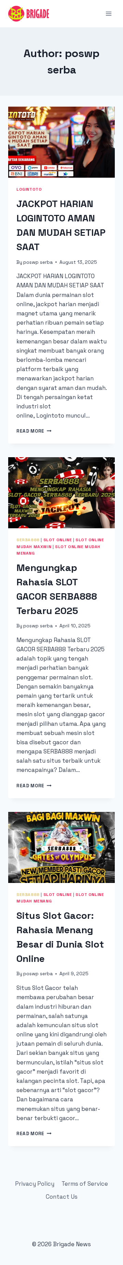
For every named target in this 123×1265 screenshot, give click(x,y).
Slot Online (57, 539)
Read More (34, 431)
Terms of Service (85, 1183)
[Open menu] (108, 13)
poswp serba (38, 262)
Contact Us (62, 1196)
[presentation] (61, 142)
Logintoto (29, 189)
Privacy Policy (34, 1183)
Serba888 (28, 539)
